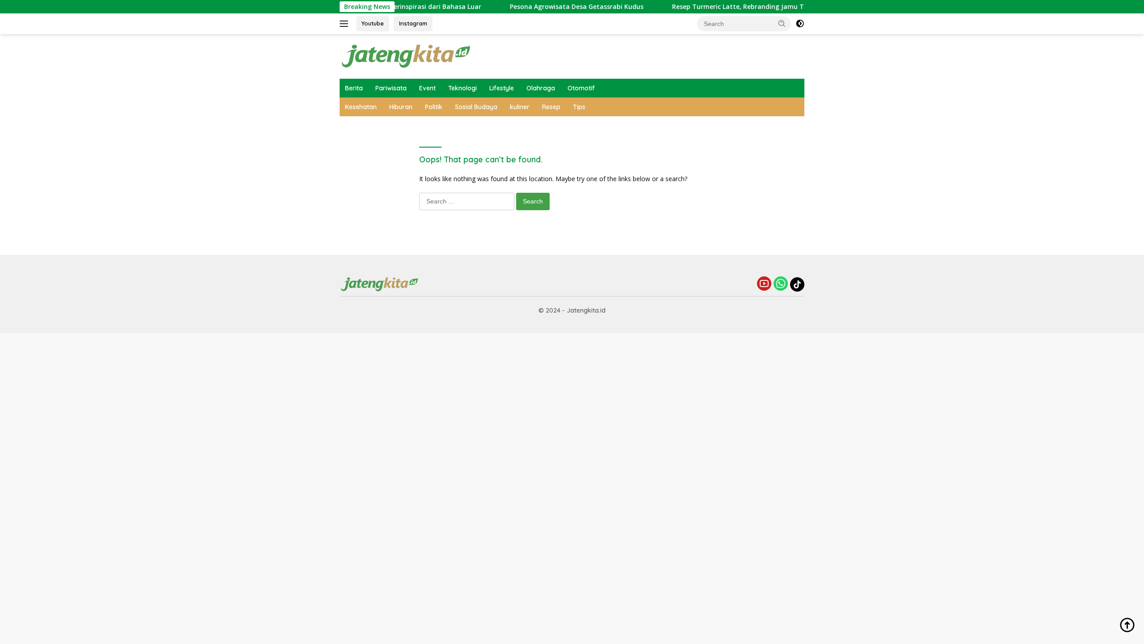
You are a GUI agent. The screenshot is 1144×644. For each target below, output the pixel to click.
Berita (354, 88)
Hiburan (400, 107)
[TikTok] (797, 284)
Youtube (373, 23)
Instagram (413, 23)
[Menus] (346, 23)
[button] (782, 23)
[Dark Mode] (799, 23)
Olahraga (540, 88)
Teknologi (462, 88)
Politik (433, 107)
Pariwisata (391, 88)
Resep (551, 107)
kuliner (520, 107)
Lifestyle (501, 88)
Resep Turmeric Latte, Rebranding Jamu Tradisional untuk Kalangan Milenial (777, 7)
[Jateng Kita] (407, 55)
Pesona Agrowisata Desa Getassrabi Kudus (560, 7)
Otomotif (581, 88)
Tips (579, 107)
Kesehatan (361, 107)
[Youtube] (764, 284)
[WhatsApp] (781, 284)
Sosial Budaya (476, 107)
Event (427, 88)
